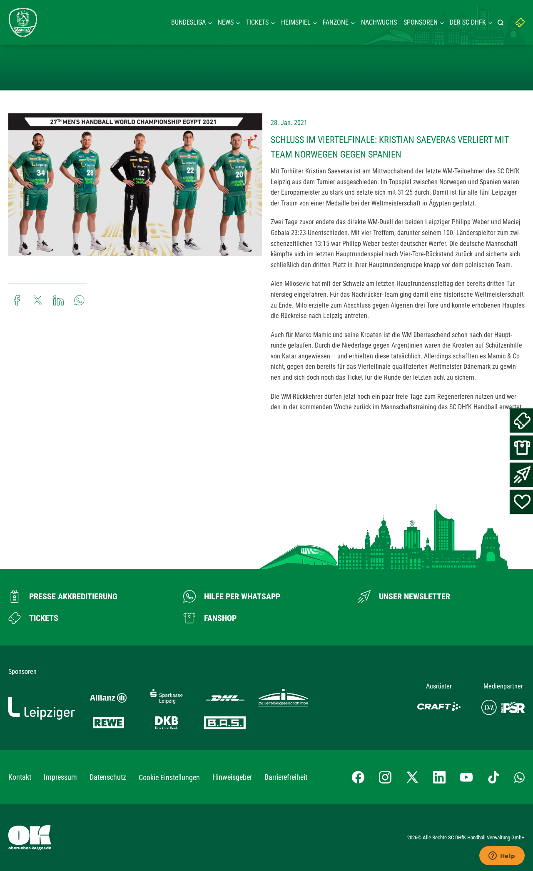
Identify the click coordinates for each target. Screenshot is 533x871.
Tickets (257, 22)
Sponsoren (420, 22)
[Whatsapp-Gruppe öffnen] (519, 777)
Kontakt (19, 777)
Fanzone (336, 22)
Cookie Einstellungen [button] (169, 777)
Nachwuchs (379, 22)
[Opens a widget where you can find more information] (502, 856)
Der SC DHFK (468, 22)
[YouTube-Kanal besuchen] (466, 777)
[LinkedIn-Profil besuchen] (439, 777)
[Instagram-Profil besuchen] (385, 777)
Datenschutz (108, 777)
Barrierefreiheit (285, 777)
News (226, 22)
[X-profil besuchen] (412, 777)
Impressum (60, 777)
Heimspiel (296, 22)
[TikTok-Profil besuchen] (493, 777)
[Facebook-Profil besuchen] (358, 777)
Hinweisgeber (232, 777)
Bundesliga (188, 22)
